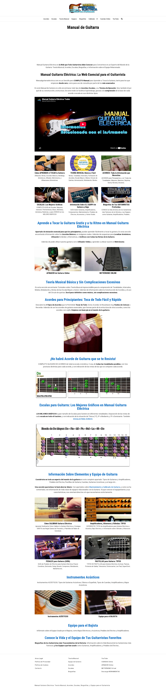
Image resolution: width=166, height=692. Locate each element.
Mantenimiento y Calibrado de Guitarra (104, 487)
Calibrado (92, 19)
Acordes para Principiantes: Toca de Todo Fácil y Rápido (83, 300)
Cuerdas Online (105, 19)
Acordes (46, 19)
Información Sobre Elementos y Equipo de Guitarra (83, 474)
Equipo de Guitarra (74, 662)
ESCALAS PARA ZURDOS (82, 419)
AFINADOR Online (107, 665)
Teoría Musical (64, 19)
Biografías (82, 19)
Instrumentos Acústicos (83, 577)
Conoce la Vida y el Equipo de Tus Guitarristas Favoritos (83, 638)
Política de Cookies (41, 665)
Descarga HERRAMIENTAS (111, 671)
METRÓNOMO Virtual (109, 668)
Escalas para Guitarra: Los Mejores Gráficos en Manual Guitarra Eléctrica (83, 407)
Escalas (54, 19)
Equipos (74, 19)
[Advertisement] (83, 47)
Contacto (38, 668)
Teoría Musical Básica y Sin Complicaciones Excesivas (83, 282)
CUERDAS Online (107, 662)
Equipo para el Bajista (83, 625)
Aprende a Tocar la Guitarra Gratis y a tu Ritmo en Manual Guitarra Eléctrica (83, 225)
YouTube (116, 19)
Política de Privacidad (42, 662)
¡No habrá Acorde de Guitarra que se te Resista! (83, 359)
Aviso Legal (39, 658)
